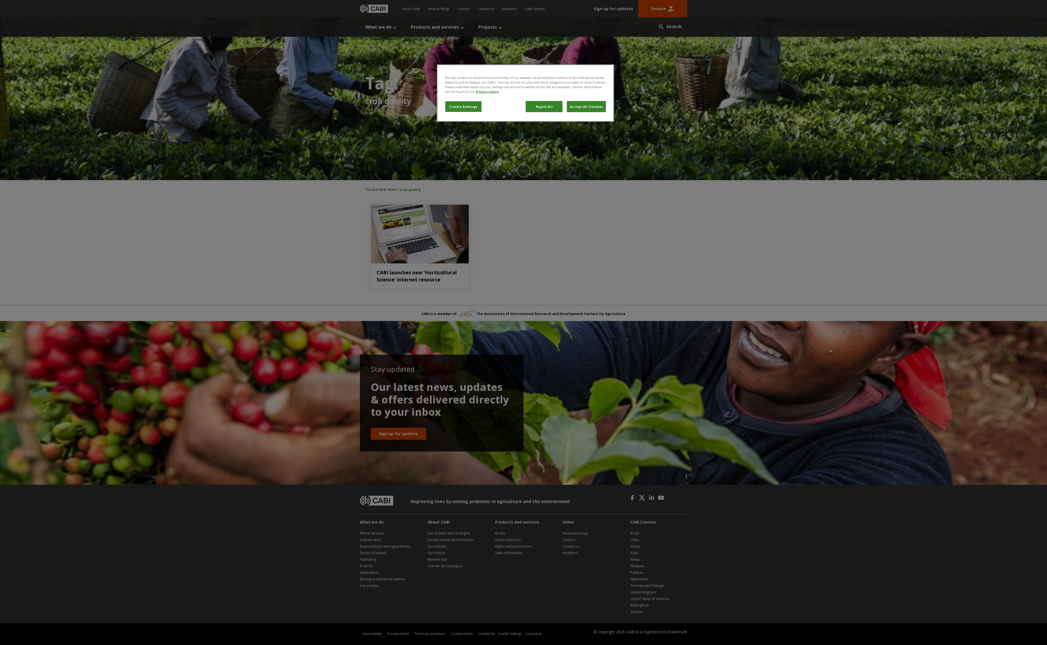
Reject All (544, 107)
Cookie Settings (463, 107)
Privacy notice (487, 92)
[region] (525, 93)
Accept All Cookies (586, 107)
